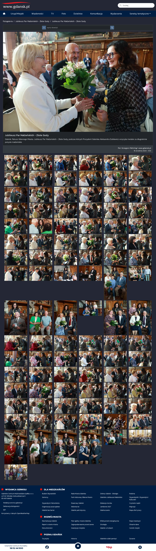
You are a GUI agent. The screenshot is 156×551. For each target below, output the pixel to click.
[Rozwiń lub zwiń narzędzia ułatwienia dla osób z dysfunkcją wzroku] (140, 547)
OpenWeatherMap (23, 513)
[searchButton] (112, 28)
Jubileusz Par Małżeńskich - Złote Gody (32, 21)
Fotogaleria (8, 21)
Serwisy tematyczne (139, 13)
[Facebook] (47, 547)
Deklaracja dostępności (11, 506)
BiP (4, 510)
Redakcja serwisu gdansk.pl (12, 503)
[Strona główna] (4, 14)
